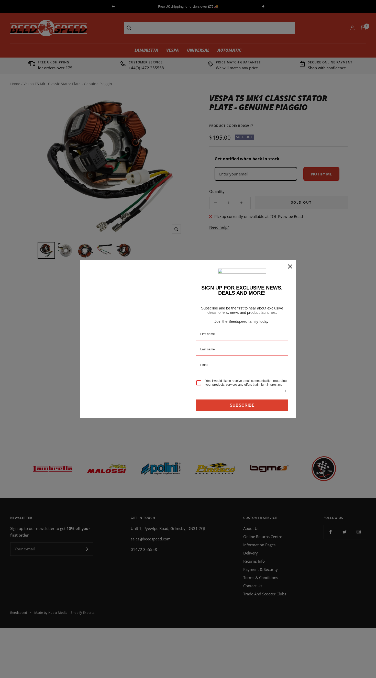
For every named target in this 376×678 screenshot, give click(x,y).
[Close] (290, 266)
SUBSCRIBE (242, 405)
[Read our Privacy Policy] (285, 392)
